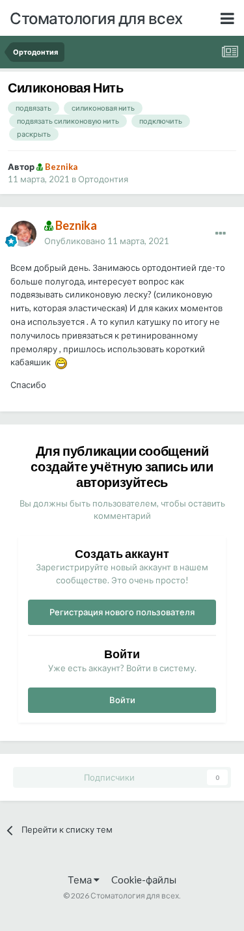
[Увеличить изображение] (61, 362)
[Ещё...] (221, 234)
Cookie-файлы (143, 879)
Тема (81, 879)
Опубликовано (106, 241)
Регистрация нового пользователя (122, 612)
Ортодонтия (103, 179)
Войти (122, 700)
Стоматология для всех (96, 17)
